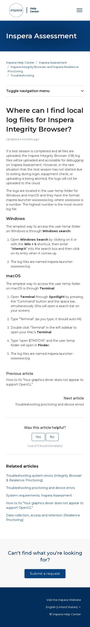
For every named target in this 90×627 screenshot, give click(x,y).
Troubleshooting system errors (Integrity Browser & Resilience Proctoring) (44, 478)
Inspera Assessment (53, 62)
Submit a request (45, 573)
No (52, 437)
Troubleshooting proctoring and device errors (49, 404)
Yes (38, 437)
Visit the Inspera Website (63, 600)
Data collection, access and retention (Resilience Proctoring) (43, 517)
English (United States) (62, 607)
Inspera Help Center (20, 62)
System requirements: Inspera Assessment (39, 495)
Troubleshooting (22, 75)
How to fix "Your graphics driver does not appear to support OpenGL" (44, 382)
